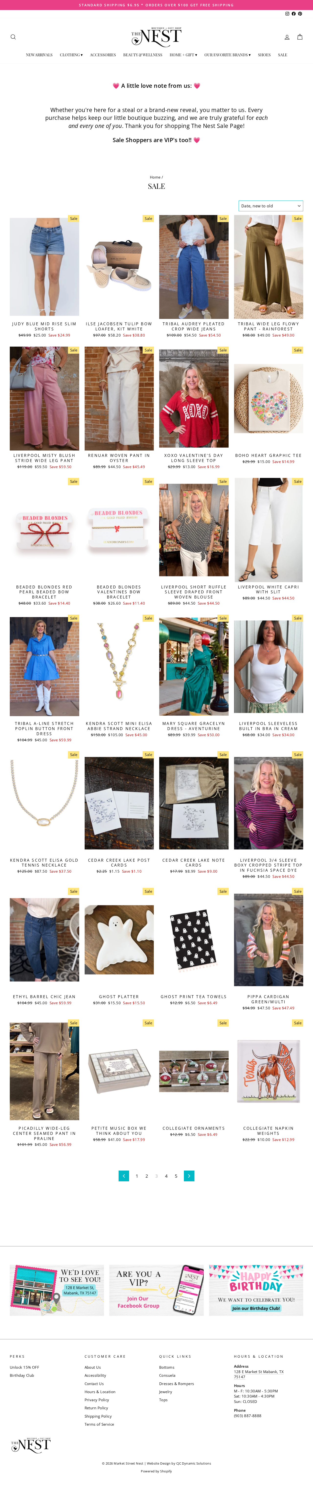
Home (155, 177)
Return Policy (96, 1407)
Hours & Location (100, 1391)
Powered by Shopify (156, 1471)
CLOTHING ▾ (71, 54)
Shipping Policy (98, 1416)
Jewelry (165, 1391)
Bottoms (166, 1367)
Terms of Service (99, 1424)
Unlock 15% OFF (24, 1367)
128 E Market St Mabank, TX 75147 (259, 1374)
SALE (282, 54)
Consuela (167, 1375)
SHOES (264, 54)
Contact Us (94, 1383)
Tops (163, 1399)
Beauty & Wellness (142, 54)
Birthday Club (22, 1375)
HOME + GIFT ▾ (183, 54)
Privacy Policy (97, 1399)
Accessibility (95, 1375)
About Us (93, 1367)
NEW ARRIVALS (39, 54)
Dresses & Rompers (176, 1383)
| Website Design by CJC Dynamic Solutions (177, 1463)
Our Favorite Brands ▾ (227, 54)
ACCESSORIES (103, 54)
